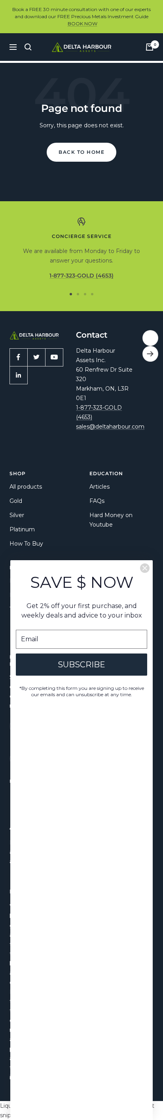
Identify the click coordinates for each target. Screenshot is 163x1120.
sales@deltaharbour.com (110, 426)
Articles (99, 486)
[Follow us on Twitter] (36, 357)
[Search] (28, 47)
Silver (16, 515)
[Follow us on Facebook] (18, 357)
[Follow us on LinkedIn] (18, 375)
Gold (15, 500)
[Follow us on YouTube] (54, 357)
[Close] (145, 568)
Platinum (22, 529)
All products (25, 486)
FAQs (96, 500)
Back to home (81, 152)
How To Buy (26, 543)
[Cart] (150, 47)
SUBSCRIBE (81, 664)
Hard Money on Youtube (111, 520)
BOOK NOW (82, 23)
